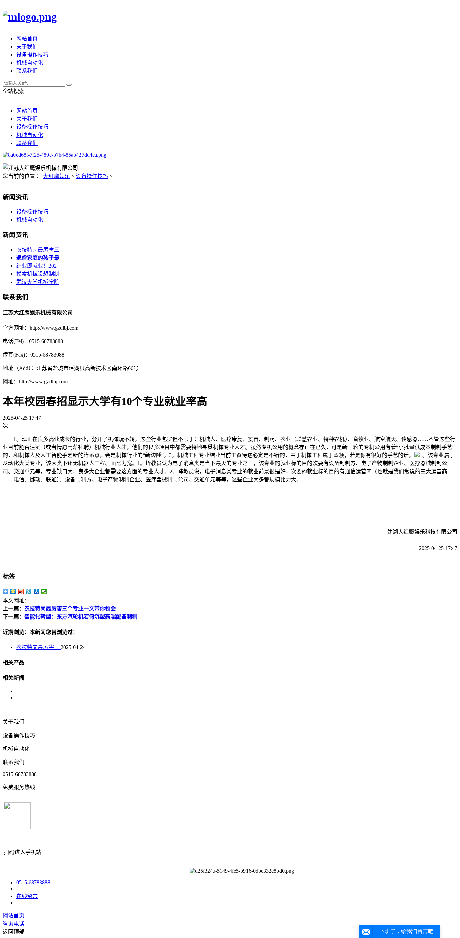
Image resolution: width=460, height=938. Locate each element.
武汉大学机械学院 (37, 282)
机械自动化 (29, 63)
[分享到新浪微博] (21, 591)
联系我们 (27, 71)
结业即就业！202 (36, 266)
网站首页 (27, 38)
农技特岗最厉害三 (37, 250)
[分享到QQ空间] (13, 591)
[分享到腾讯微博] (29, 591)
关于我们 (27, 46)
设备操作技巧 (32, 55)
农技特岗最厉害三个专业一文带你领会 (70, 608)
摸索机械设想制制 (37, 274)
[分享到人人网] (36, 591)
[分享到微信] (44, 591)
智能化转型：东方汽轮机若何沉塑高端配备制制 (80, 617)
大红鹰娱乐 (56, 176)
